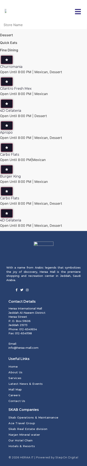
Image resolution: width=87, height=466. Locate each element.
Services (15, 378)
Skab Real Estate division (28, 429)
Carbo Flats (9, 155)
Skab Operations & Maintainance (33, 417)
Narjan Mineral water (24, 434)
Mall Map (15, 389)
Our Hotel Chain (20, 440)
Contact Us (16, 401)
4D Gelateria (10, 111)
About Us (15, 372)
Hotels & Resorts (21, 446)
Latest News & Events (25, 383)
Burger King (10, 176)
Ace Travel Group (21, 423)
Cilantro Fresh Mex (16, 89)
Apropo (6, 132)
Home (13, 366)
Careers (14, 395)
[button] (78, 12)
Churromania (11, 67)
